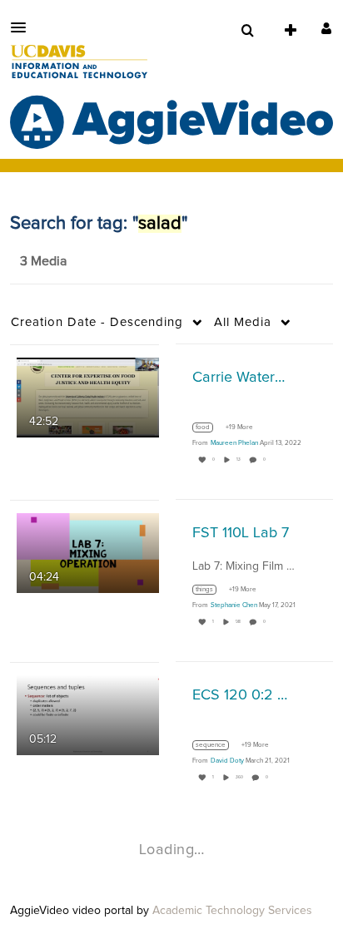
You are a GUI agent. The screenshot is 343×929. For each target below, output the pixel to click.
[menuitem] (247, 31)
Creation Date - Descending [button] (97, 322)
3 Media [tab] (43, 261)
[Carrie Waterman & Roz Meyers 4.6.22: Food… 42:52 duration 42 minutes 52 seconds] (88, 397)
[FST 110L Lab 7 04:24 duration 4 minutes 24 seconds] (88, 552)
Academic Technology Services (232, 911)
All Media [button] (242, 322)
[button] (23, 27)
